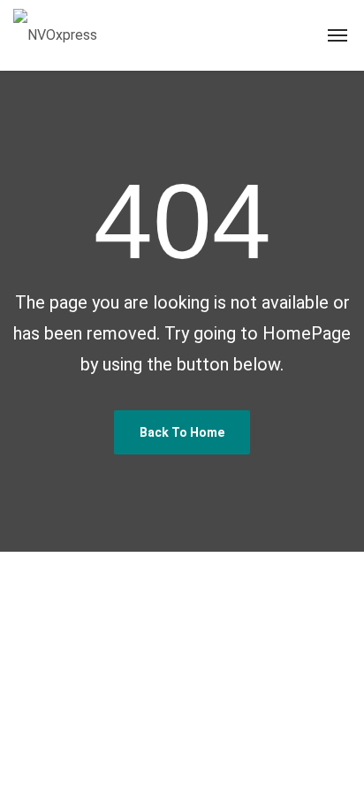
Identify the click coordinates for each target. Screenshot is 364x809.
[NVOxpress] (55, 35)
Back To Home (182, 432)
